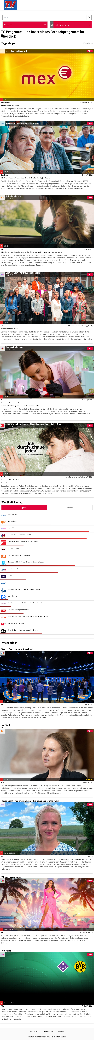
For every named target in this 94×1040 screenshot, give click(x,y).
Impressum (34, 1031)
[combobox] (25, 24)
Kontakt (61, 1031)
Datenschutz (48, 1031)
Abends (70, 507)
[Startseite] (10, 4)
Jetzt (24, 507)
